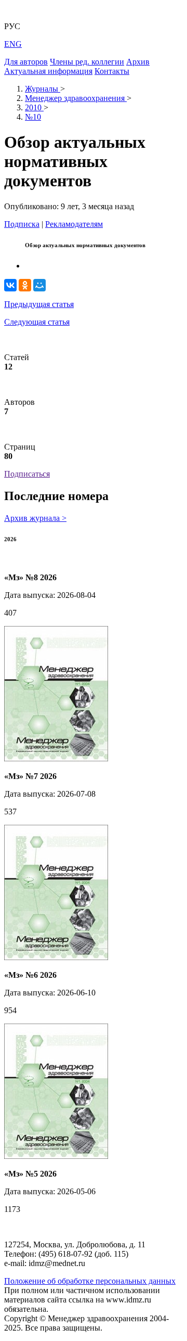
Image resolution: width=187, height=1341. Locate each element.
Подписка (21, 224)
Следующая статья (37, 321)
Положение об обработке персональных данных (90, 1280)
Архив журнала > (35, 518)
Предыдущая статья (39, 304)
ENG (13, 44)
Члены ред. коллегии (87, 61)
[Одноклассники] (25, 285)
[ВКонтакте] (10, 285)
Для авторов (26, 61)
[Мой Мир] (39, 285)
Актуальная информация (48, 71)
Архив (138, 61)
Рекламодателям (74, 224)
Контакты (112, 71)
